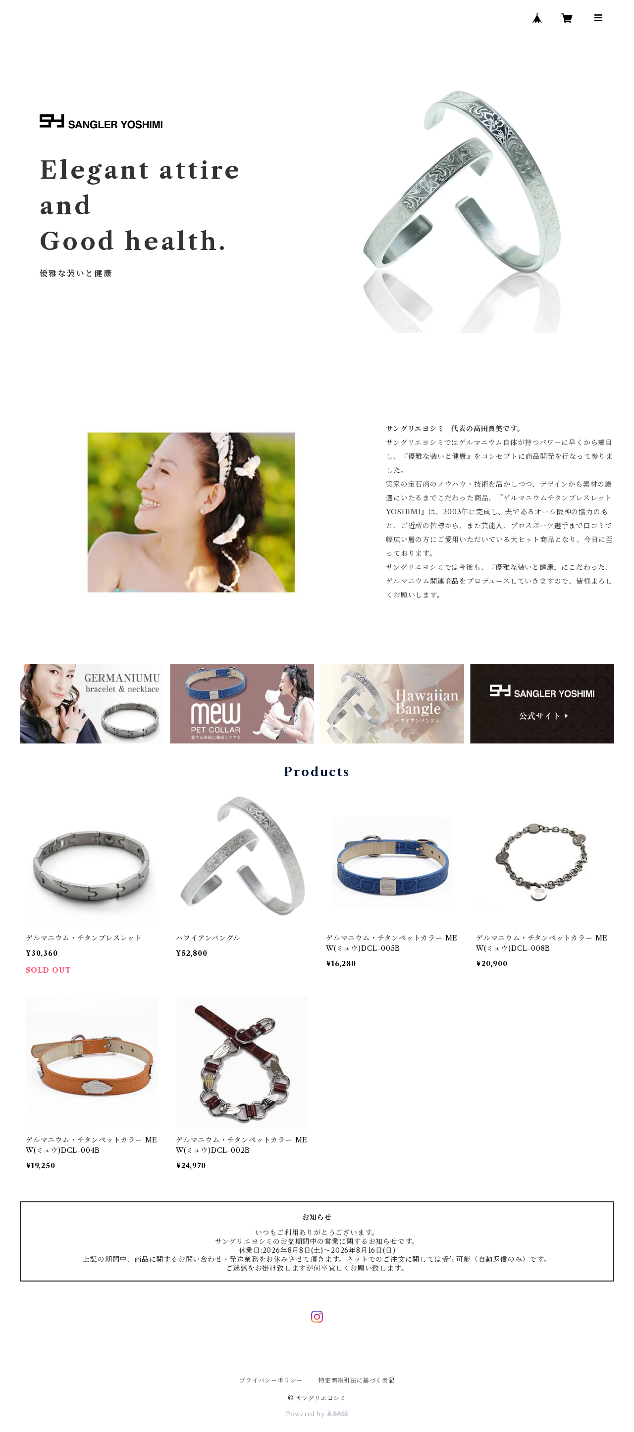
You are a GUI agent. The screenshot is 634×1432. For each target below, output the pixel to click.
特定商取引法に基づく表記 (356, 1380)
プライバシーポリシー (271, 1380)
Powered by (306, 1414)
